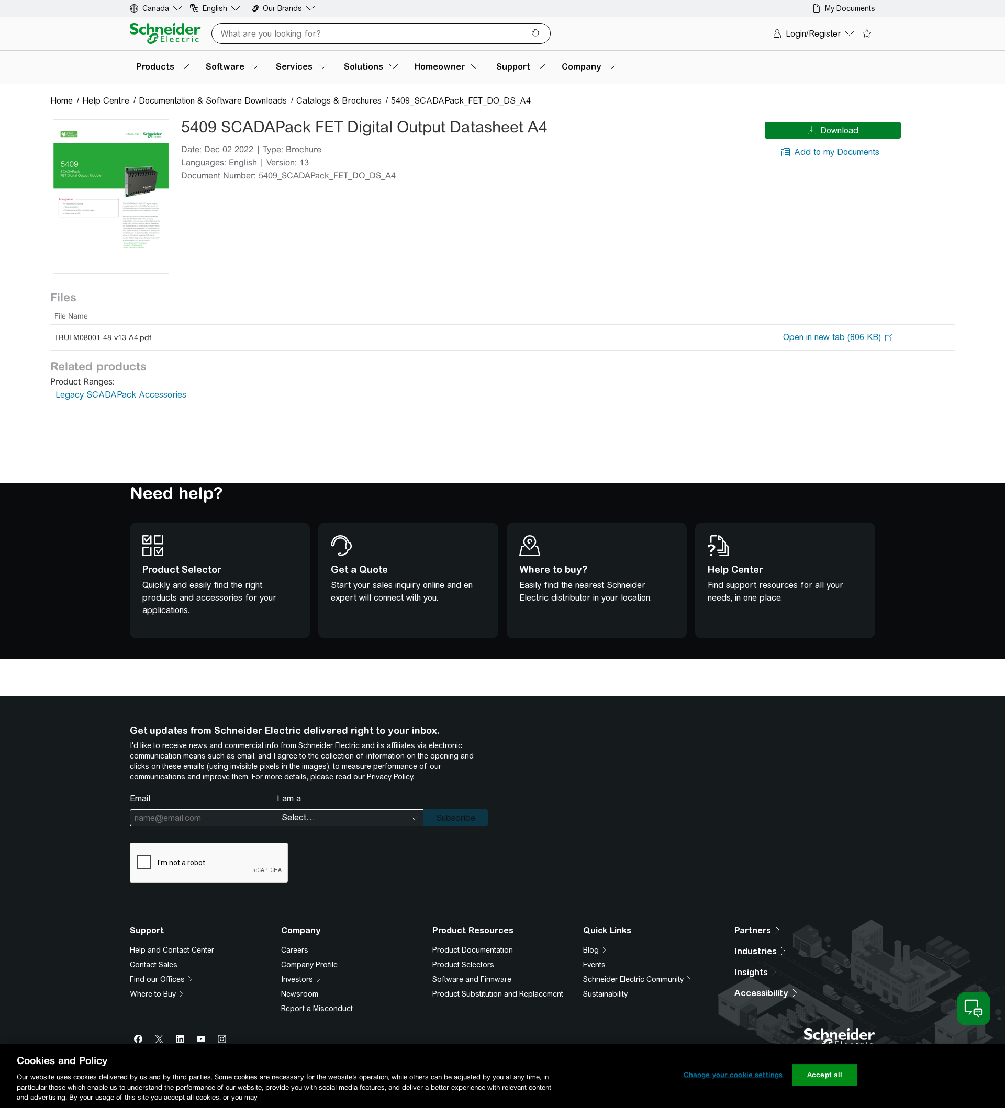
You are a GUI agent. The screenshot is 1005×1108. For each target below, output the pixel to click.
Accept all (824, 1075)
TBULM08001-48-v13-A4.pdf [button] (102, 337)
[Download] (111, 196)
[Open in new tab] (832, 337)
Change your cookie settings (733, 1075)
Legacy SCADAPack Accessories (120, 395)
